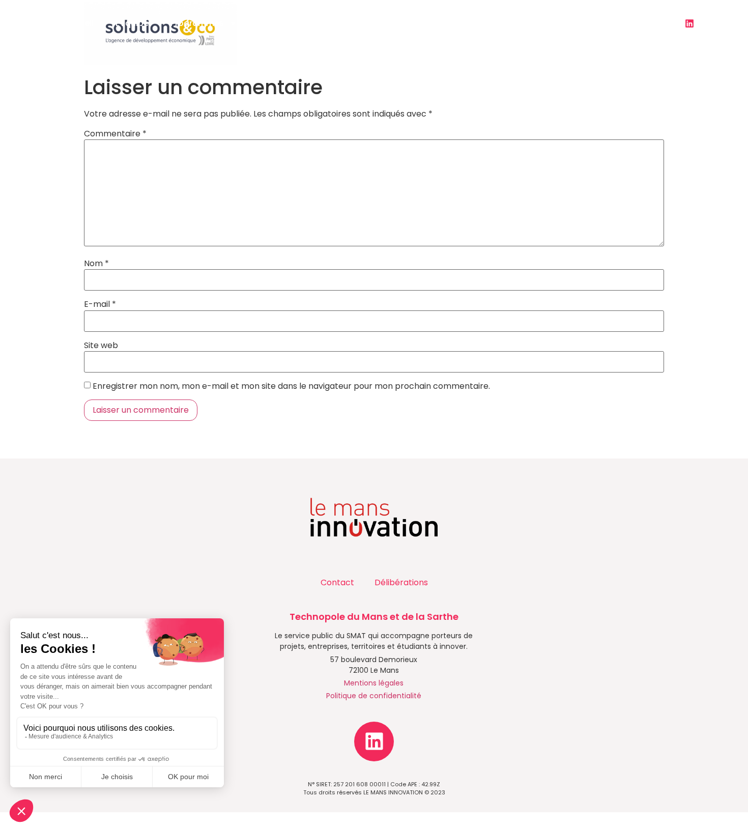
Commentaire (115, 134)
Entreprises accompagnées (517, 23)
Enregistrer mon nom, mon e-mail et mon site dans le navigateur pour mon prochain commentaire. (291, 386)
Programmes (197, 23)
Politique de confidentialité (373, 696)
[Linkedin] (689, 23)
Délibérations (401, 582)
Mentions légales (374, 683)
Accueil (79, 23)
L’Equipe (132, 23)
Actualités (350, 23)
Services (276, 23)
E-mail (100, 304)
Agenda (422, 23)
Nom (96, 264)
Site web (101, 345)
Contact (613, 23)
